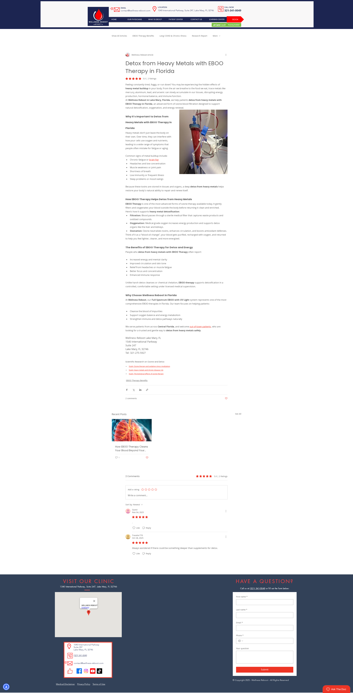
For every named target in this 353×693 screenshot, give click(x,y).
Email (239, 622)
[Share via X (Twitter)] (133, 389)
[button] (6, 686)
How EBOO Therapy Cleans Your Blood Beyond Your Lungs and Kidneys (131, 448)
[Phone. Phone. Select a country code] (240, 641)
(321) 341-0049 (257, 588)
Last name (241, 609)
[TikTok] (99, 671)
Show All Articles (119, 35)
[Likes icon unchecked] (134, 528)
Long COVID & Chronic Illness (173, 35)
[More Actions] (226, 511)
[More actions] (226, 54)
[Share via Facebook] (126, 389)
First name (242, 596)
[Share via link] (147, 389)
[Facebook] (79, 671)
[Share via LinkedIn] (140, 389)
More (215, 35)
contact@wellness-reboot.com (135, 10)
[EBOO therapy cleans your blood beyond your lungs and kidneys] (132, 430)
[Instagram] (86, 671)
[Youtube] (92, 671)
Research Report (199, 35)
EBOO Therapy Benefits (143, 35)
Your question (242, 648)
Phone (240, 635)
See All (238, 413)
